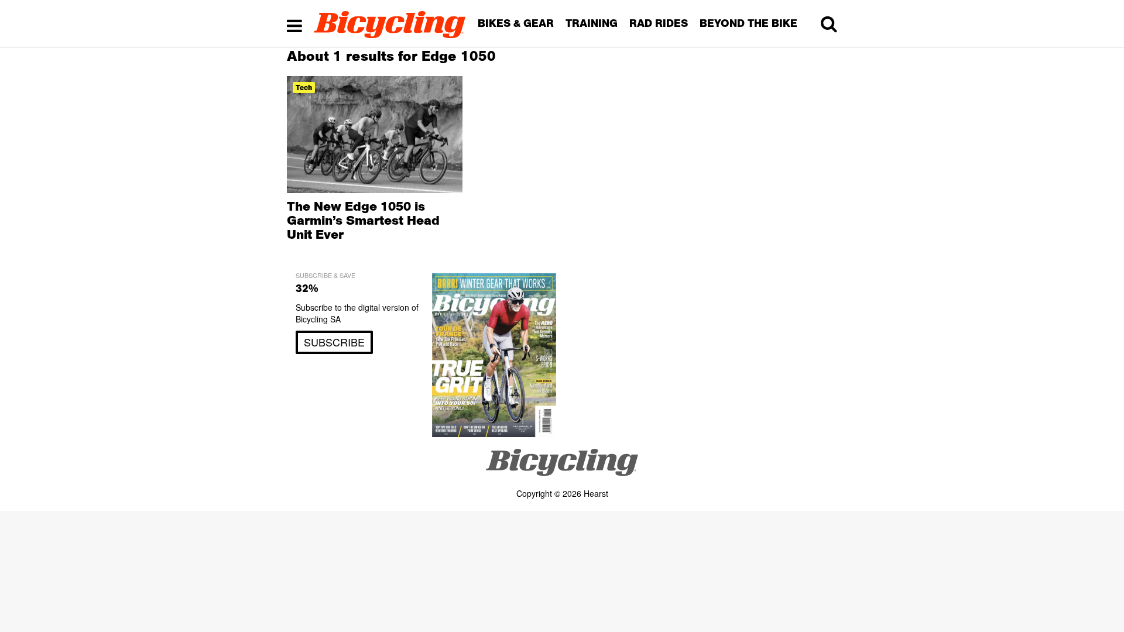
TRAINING (592, 23)
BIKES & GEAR (516, 23)
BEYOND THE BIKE (748, 23)
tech (304, 87)
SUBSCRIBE (334, 341)
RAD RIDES (658, 23)
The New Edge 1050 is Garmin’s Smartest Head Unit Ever (363, 220)
